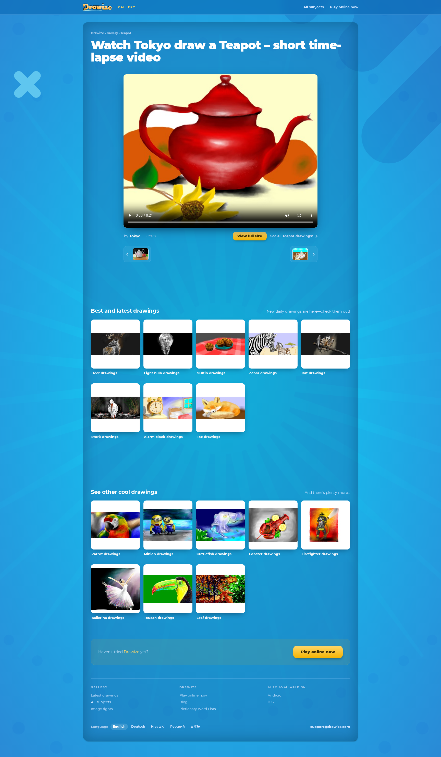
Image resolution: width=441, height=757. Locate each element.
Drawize (97, 33)
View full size (249, 236)
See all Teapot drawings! (291, 236)
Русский (177, 726)
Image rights (102, 709)
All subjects (313, 7)
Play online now (344, 7)
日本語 (195, 726)
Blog (183, 702)
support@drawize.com (330, 727)
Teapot (125, 33)
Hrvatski (158, 726)
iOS (271, 702)
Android (274, 695)
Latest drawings (104, 695)
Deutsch (138, 726)
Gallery (112, 33)
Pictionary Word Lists (197, 709)
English (119, 726)
